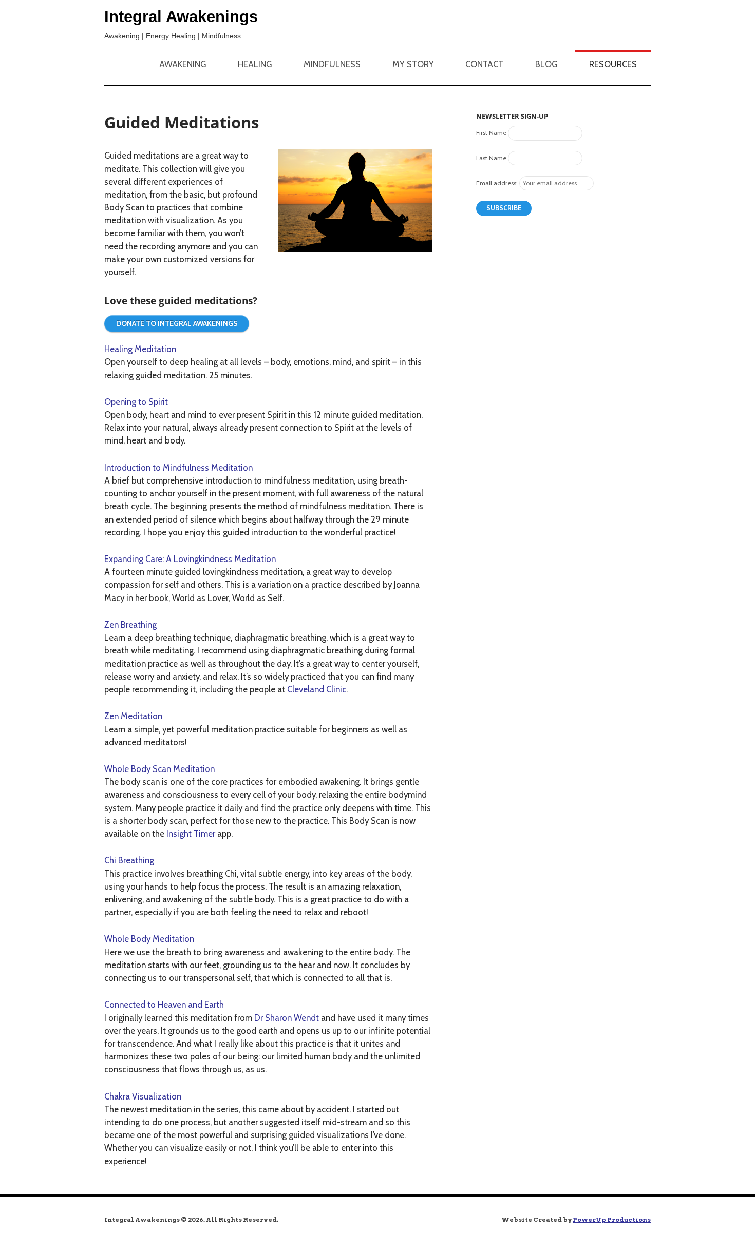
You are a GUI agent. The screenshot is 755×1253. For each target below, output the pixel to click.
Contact (484, 64)
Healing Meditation (140, 349)
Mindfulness (332, 64)
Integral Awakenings (181, 17)
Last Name (491, 158)
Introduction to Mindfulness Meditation (178, 467)
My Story (413, 64)
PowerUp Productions (612, 1219)
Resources (613, 64)
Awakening (182, 64)
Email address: (497, 183)
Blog (546, 64)
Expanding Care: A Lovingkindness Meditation (190, 559)
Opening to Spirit (136, 402)
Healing (255, 64)
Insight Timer (190, 833)
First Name (491, 133)
